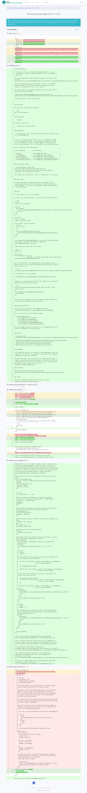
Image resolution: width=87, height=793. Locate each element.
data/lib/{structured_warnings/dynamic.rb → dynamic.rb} (21, 384)
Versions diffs (28, 8)
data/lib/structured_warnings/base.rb (17, 460)
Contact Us (33, 787)
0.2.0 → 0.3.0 (36, 8)
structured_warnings (19, 8)
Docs (54, 787)
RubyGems (10, 8)
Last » (52, 783)
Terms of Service (40, 787)
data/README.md (13, 65)
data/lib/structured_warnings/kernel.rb (17, 666)
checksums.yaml (12, 33)
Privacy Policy (48, 787)
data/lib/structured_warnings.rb (15, 389)
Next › (47, 783)
